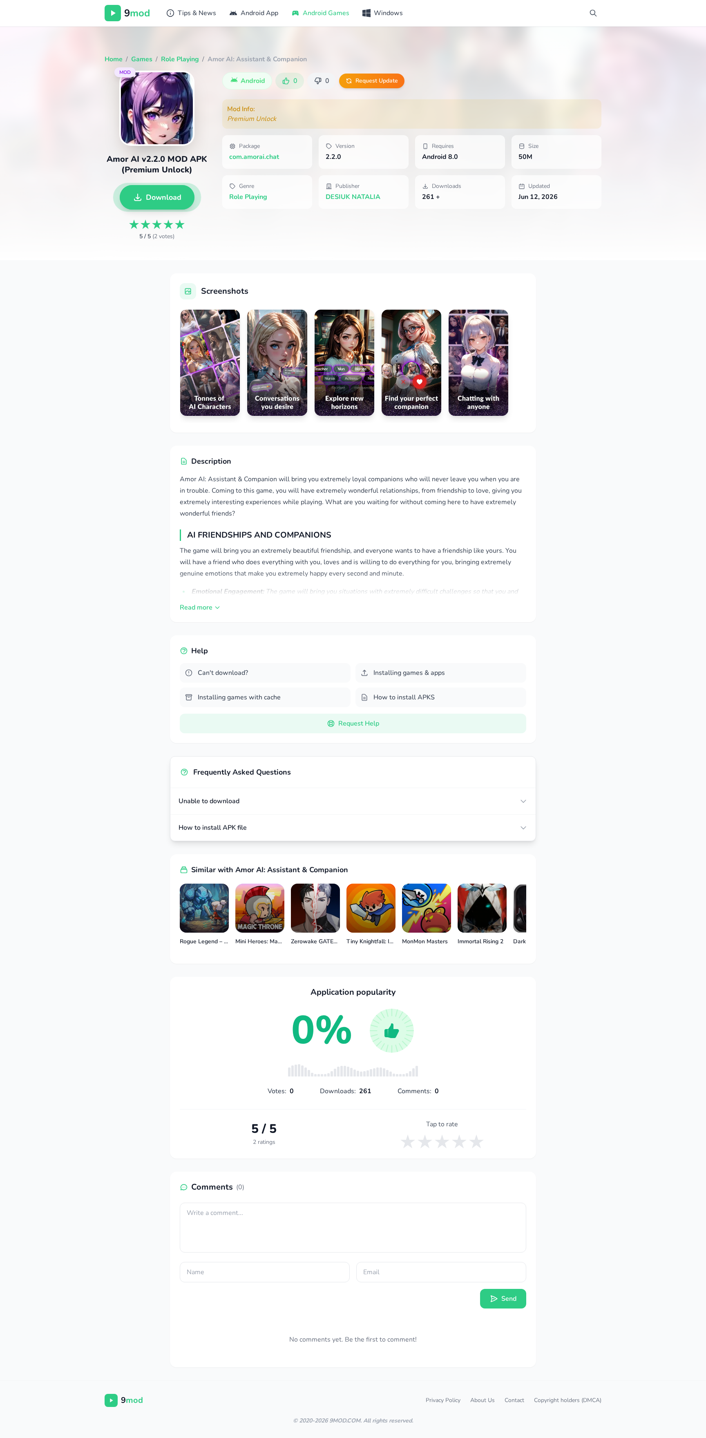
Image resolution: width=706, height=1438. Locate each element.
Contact (514, 1400)
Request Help (358, 723)
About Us (482, 1400)
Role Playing (248, 196)
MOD (125, 72)
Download (163, 197)
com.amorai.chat (254, 156)
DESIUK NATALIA (353, 196)
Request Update (376, 81)
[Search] (593, 13)
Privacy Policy (443, 1400)
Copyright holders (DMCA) (567, 1400)
